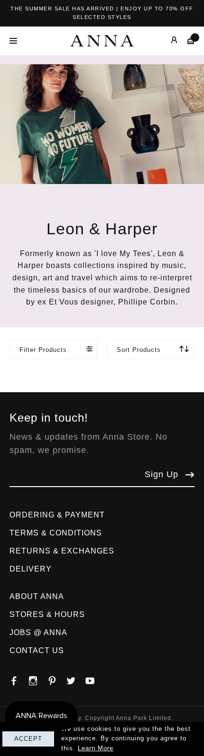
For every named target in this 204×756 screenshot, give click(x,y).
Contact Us (36, 650)
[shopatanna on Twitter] (75, 678)
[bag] (186, 41)
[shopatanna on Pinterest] (56, 678)
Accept (28, 738)
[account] (167, 41)
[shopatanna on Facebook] (18, 678)
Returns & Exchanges (61, 551)
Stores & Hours (47, 614)
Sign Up (161, 474)
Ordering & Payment (57, 515)
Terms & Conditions (55, 533)
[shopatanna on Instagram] (37, 678)
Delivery (30, 569)
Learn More (95, 748)
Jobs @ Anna (38, 632)
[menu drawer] (15, 41)
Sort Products (139, 349)
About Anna (36, 596)
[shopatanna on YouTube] (94, 678)
